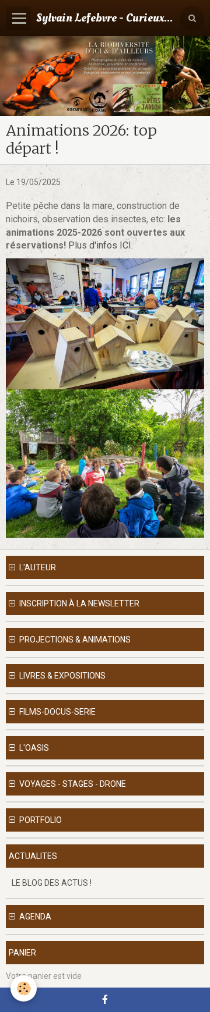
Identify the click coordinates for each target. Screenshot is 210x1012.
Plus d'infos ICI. (101, 245)
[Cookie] (23, 988)
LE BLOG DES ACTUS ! (52, 882)
